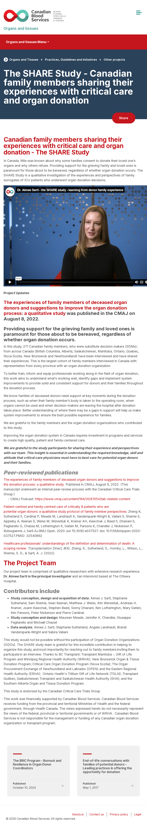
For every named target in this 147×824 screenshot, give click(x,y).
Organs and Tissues (23, 59)
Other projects (114, 59)
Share (123, 118)
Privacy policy (119, 814)
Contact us (96, 814)
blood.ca (78, 814)
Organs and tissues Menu (26, 42)
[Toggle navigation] (138, 13)
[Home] (40, 16)
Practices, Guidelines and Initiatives (71, 59)
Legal (137, 814)
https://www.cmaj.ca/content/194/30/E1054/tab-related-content (82, 499)
